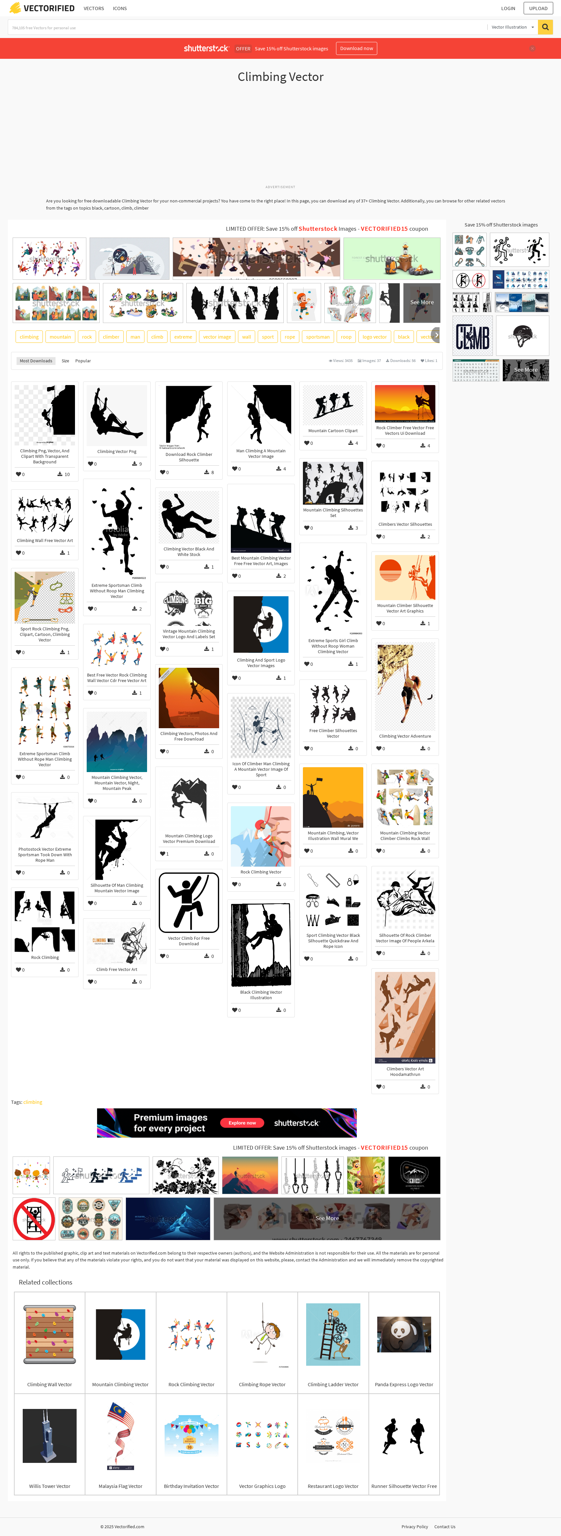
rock (87, 336)
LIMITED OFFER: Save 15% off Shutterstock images (294, 1147)
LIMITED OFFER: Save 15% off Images (291, 228)
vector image (217, 336)
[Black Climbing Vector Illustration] (261, 945)
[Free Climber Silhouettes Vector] (333, 704)
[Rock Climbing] (45, 921)
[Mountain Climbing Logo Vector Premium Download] (189, 800)
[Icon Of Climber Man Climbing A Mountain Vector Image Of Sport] (261, 727)
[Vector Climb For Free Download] (189, 902)
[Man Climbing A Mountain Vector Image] (261, 415)
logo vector (375, 336)
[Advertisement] (280, 137)
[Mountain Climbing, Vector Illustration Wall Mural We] (333, 797)
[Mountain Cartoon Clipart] (333, 405)
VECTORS (94, 8)
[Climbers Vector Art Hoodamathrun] (405, 1018)
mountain (60, 336)
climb (157, 336)
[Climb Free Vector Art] (117, 943)
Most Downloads (36, 361)
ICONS (120, 8)
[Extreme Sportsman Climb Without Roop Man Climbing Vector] (117, 531)
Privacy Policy (415, 1527)
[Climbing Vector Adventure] (405, 686)
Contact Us (444, 1527)
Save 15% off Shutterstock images (501, 224)
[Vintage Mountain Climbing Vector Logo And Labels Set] (189, 606)
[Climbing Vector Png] (117, 415)
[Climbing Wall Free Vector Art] (45, 514)
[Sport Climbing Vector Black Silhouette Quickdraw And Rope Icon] (333, 900)
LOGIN (508, 8)
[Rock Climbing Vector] (261, 836)
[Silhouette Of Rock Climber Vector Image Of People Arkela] (405, 900)
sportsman (318, 336)
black (404, 336)
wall (246, 336)
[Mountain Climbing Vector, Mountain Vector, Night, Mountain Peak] (117, 742)
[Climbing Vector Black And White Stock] (189, 517)
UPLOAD (538, 8)
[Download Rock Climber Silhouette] (189, 417)
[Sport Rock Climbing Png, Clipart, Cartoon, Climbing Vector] (45, 598)
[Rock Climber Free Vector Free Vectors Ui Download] (405, 403)
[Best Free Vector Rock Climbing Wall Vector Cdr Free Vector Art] (117, 648)
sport (268, 336)
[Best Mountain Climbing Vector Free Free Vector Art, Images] (261, 520)
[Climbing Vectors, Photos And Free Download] (189, 698)
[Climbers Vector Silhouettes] (405, 491)
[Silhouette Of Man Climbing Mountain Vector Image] (117, 850)
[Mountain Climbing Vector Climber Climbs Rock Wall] (405, 797)
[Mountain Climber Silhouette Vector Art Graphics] (405, 577)
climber (111, 336)
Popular (83, 361)
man (135, 336)
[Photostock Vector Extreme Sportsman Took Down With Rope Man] (45, 820)
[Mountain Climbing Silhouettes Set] (333, 483)
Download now (356, 48)
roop (346, 336)
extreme (183, 336)
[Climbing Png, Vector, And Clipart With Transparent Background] (45, 415)
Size (65, 361)
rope (290, 336)
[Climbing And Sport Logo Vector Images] (261, 624)
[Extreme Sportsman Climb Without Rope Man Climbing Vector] (45, 709)
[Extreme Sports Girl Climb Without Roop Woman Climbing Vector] (333, 590)
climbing (29, 336)
